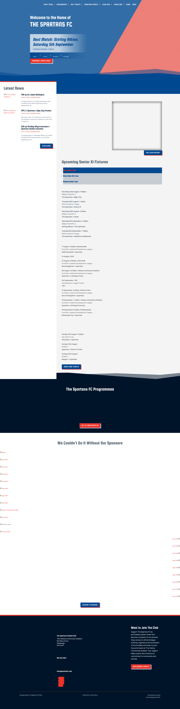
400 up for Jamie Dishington (32, 94)
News (128, 4)
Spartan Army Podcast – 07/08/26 (102, 80)
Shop (134, 4)
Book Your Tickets (71, 367)
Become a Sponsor (90, 605)
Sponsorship (62, 4)
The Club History (153, 153)
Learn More (29, 414)
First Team (48, 4)
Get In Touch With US (90, 425)
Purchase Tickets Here (41, 61)
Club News (46, 146)
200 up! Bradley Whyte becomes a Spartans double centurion (35, 127)
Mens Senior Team (69, 170)
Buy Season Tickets (141, 666)
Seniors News (35, 97)
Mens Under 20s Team (70, 176)
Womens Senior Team (70, 182)
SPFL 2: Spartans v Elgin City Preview (36, 110)
